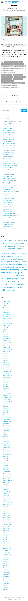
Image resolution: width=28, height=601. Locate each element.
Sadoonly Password (8, 141)
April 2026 (5, 310)
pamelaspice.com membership (7, 72)
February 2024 (7, 364)
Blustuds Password (8, 200)
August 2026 (6, 301)
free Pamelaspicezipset (18, 64)
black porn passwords (15, 249)
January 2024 (6, 366)
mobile (4, 270)
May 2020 (5, 463)
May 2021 (5, 436)
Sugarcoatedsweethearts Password (12, 121)
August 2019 (6, 482)
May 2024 (5, 358)
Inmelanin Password (8, 156)
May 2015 (5, 589)
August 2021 (6, 430)
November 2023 (7, 371)
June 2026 (5, 305)
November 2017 (7, 524)
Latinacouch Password (9, 154)
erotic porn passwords (14, 256)
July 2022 (5, 406)
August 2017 (6, 530)
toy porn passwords (12, 287)
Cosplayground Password (9, 161)
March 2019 (6, 489)
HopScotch (6, 595)
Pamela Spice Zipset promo (19, 66)
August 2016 (6, 557)
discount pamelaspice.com (6, 64)
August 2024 (6, 351)
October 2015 (6, 578)
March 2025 (6, 336)
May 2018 (5, 511)
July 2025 (5, 327)
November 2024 (7, 345)
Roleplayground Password (10, 165)
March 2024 (6, 362)
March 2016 (6, 567)
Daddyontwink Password (9, 180)
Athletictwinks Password (9, 178)
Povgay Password (7, 211)
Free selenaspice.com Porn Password (14, 96)
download (5, 256)
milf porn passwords (19, 267)
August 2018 (6, 504)
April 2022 (5, 412)
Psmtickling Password (8, 183)
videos (10, 290)
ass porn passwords (19, 62)
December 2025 (7, 316)
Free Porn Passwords (19, 10)
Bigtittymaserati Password (10, 193)
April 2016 (5, 565)
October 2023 (6, 373)
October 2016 (6, 552)
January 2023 (6, 393)
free (18, 259)
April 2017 (5, 539)
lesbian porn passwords (11, 264)
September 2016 (7, 554)
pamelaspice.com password (7, 76)
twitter (4, 290)
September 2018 (7, 502)
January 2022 (6, 419)
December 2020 (7, 447)
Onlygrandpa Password (9, 213)
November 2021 (7, 423)
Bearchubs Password (8, 176)
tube (20, 287)
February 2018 (6, 517)
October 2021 (6, 425)
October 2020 (6, 452)
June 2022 (5, 408)
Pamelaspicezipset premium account (9, 85)
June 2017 (5, 535)
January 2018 (6, 519)
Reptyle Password (7, 128)
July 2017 (5, 533)
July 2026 (5, 303)
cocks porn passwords (12, 253)
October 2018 (6, 500)
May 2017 (5, 537)
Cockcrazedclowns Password (10, 126)
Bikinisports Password (8, 159)
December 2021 (7, 421)
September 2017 (7, 528)
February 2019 (6, 491)
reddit (9, 281)
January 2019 (6, 493)
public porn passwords (15, 279)
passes (15, 270)
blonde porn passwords (7, 250)
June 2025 (5, 329)
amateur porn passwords (15, 240)
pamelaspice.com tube (17, 78)
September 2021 (7, 428)
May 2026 (5, 307)
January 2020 (6, 471)
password (22, 270)
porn (20, 273)
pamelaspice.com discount (6, 70)
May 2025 (5, 331)
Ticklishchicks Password (9, 185)
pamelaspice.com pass (18, 74)
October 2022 (6, 399)
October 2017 (6, 526)
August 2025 (6, 325)
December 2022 (7, 395)
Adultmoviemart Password (10, 228)
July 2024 (5, 353)
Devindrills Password (8, 137)
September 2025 (7, 323)
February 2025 (6, 338)
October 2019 (6, 478)
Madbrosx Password (8, 167)
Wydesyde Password (8, 198)
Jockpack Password (8, 202)
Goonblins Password (8, 148)
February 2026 (7, 314)
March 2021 (6, 441)
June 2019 (5, 487)
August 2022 (6, 404)
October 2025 (6, 321)
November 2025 (7, 318)
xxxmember (9, 10)
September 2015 (7, 581)
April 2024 (5, 360)
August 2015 (6, 583)
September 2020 (7, 454)
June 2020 (5, 460)
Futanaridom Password (9, 145)
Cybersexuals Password (9, 224)
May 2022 (5, 410)
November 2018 (7, 498)
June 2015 (5, 587)
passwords (6, 273)
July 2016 (5, 559)
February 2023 (6, 390)
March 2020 (6, 467)
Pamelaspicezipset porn (19, 83)
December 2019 (7, 474)
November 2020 (7, 449)
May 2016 (5, 563)
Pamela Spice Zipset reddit (6, 68)
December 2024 (7, 342)
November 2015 (7, 576)
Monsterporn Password (9, 150)
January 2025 (6, 340)
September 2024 (7, 349)
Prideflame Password (8, 174)
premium (20, 275)
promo (4, 278)
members (9, 267)
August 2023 (6, 377)
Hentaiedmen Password (9, 207)
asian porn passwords (19, 243)
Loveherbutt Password (9, 222)
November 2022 (7, 397)
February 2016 (6, 570)
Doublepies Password (8, 189)
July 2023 (5, 380)
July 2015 (5, 585)
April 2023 (5, 386)
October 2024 (6, 347)
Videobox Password (8, 169)
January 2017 (6, 546)
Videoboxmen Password (9, 172)
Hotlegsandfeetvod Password (10, 196)
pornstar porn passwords (8, 275)
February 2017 (6, 543)
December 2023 (7, 369)
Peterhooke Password (8, 134)
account (4, 240)
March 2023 (6, 388)
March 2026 (6, 312)
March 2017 (6, 541)
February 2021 (6, 443)
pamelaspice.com (6, 54)
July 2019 (5, 484)
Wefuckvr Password (8, 204)
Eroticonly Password (8, 139)
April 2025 (5, 334)
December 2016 (7, 548)
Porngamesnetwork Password (10, 163)
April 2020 (5, 465)
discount (22, 253)
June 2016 (5, 561)
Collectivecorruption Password (11, 191)
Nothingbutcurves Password (10, 215)
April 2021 (5, 439)
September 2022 (7, 401)
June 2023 (5, 382)
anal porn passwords (9, 62)
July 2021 (5, 432)
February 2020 (7, 469)
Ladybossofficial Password (10, 124)
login (19, 264)
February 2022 (6, 417)
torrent (4, 287)
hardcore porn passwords (14, 261)
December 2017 (7, 522)
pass (10, 270)
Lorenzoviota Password (9, 132)
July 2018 (5, 506)
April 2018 (5, 513)
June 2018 (5, 508)
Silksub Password (7, 209)
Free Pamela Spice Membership (14, 102)
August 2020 (6, 456)
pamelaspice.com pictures (19, 76)
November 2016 (7, 550)
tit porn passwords (15, 87)
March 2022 (6, 415)
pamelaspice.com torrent (6, 78)
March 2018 (6, 515)
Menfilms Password (8, 187)
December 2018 (7, 495)
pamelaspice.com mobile (6, 74)
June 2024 (5, 356)
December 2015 (7, 574)
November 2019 (7, 476)
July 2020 (5, 458)
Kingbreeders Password (9, 130)
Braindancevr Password (9, 143)
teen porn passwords (5, 87)
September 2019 (7, 480)
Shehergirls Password (8, 220)
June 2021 (5, 434)
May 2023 (5, 384)
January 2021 (6, 445)
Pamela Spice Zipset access (7, 66)
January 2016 (6, 572)
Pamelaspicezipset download (7, 81)
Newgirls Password (8, 226)
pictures (14, 273)
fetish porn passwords (11, 259)
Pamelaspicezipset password (7, 83)
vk (14, 290)
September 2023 (7, 375)
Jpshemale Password (8, 218)
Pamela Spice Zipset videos (19, 68)
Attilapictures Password (9, 152)
